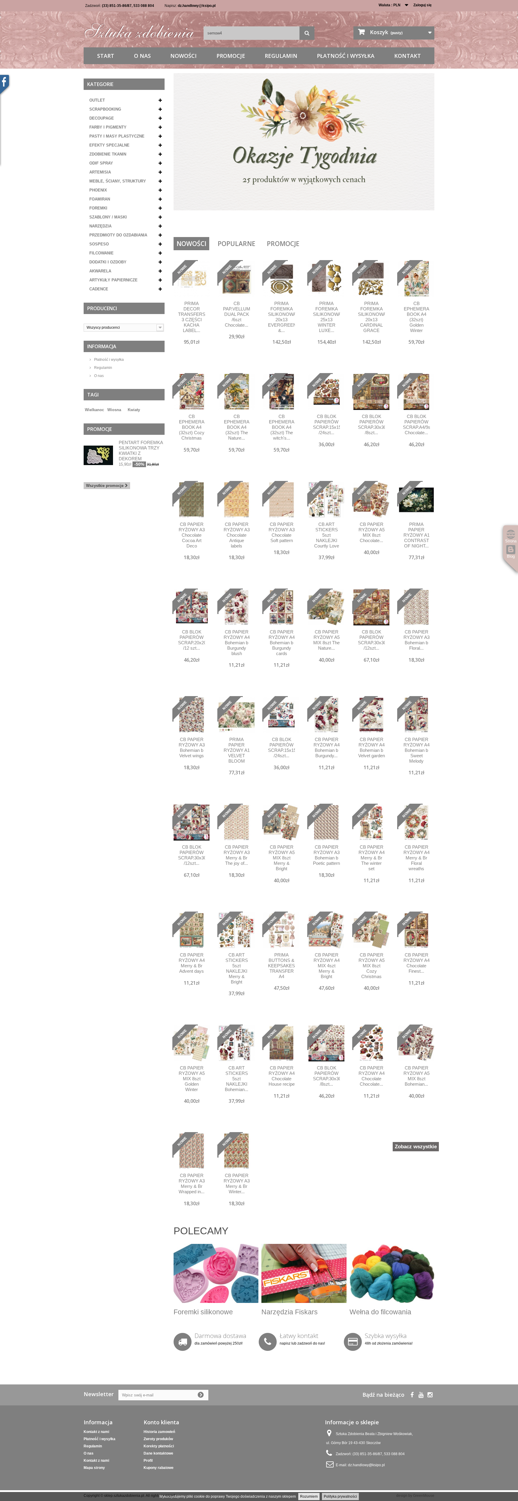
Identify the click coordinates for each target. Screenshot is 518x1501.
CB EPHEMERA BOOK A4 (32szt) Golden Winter (416, 317)
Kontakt (407, 55)
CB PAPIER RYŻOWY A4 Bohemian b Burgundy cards (282, 642)
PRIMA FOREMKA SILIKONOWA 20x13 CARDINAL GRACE (371, 317)
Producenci (102, 308)
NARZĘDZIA (100, 226)
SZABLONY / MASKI (108, 217)
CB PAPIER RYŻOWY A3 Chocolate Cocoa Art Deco (192, 535)
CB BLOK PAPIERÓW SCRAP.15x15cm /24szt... (326, 424)
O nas (142, 55)
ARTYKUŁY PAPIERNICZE (113, 280)
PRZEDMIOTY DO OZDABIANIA (118, 235)
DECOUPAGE (101, 118)
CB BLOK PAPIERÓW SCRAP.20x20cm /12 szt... (191, 640)
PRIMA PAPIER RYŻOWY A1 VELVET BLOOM (237, 750)
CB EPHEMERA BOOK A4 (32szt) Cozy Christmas (191, 427)
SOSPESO (99, 244)
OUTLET (97, 100)
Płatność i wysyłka (345, 55)
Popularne (236, 244)
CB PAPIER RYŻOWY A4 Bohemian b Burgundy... (327, 747)
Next (423, 222)
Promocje (230, 55)
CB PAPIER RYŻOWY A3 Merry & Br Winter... (237, 1183)
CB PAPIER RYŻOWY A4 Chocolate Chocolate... (372, 1076)
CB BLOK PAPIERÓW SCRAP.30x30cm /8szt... (371, 424)
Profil (148, 1460)
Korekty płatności (159, 1446)
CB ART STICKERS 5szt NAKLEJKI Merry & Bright (236, 968)
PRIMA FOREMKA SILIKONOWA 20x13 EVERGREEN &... (281, 317)
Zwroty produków (158, 1439)
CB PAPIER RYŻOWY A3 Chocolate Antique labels (237, 535)
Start (105, 55)
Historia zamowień (159, 1432)
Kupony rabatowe (159, 1468)
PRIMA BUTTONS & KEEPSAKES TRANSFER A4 (281, 965)
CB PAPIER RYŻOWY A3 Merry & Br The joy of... (237, 855)
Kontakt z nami (96, 1432)
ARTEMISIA (100, 172)
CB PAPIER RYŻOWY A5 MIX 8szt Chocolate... (372, 532)
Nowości (183, 55)
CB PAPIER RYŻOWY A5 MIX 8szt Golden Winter (192, 1078)
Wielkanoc (94, 410)
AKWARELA (100, 271)
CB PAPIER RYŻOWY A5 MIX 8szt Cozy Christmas (372, 965)
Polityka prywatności (340, 1496)
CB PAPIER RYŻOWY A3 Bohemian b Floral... (416, 640)
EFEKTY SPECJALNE (109, 145)
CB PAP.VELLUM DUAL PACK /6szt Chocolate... (236, 314)
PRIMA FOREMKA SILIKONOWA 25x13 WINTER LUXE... (326, 317)
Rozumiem (309, 1496)
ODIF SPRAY (101, 163)
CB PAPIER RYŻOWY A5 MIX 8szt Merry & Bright (282, 857)
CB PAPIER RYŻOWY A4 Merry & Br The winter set (372, 857)
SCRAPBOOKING (105, 109)
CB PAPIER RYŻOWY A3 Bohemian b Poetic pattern (326, 855)
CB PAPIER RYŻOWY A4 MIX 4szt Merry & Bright (327, 965)
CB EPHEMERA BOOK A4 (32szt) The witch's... (281, 427)
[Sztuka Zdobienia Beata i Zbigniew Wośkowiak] (139, 28)
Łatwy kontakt (299, 1335)
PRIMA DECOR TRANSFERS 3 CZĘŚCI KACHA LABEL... (191, 317)
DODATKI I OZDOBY (108, 262)
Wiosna (114, 410)
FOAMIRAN (99, 199)
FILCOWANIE (101, 253)
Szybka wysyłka (386, 1335)
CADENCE (98, 289)
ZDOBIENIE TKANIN (107, 154)
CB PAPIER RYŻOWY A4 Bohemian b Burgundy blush (237, 642)
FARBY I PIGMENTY (108, 127)
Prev (408, 222)
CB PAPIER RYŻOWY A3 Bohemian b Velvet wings (192, 747)
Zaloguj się (422, 5)
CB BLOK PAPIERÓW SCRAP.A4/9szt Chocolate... (416, 424)
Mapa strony (94, 1468)
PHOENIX (98, 190)
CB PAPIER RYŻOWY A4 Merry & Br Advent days (192, 963)
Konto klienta (161, 1422)
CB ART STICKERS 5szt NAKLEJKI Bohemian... (236, 1078)
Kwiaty (134, 410)
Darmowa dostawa (220, 1335)
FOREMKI (98, 208)
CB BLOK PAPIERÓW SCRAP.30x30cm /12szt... (371, 640)
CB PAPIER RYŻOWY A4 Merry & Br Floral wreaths (416, 857)
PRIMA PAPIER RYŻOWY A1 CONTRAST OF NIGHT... (416, 535)
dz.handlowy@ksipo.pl (197, 6)
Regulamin (281, 55)
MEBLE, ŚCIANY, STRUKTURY (117, 181)
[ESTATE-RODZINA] (304, 153)
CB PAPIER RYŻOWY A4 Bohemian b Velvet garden (371, 747)
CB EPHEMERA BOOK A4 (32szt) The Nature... (236, 427)
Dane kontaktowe (158, 1453)
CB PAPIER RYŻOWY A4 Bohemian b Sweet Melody (416, 750)
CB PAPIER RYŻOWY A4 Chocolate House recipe (282, 1076)
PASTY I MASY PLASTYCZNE (116, 136)
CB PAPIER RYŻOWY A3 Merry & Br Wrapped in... (192, 1183)
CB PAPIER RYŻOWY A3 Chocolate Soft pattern (282, 532)
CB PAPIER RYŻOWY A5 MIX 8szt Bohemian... (416, 1076)
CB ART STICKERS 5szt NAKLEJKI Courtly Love (326, 535)
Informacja (101, 346)
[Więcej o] (124, 407)
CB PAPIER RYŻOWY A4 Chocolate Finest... (416, 963)
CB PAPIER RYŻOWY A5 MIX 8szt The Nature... (326, 640)
